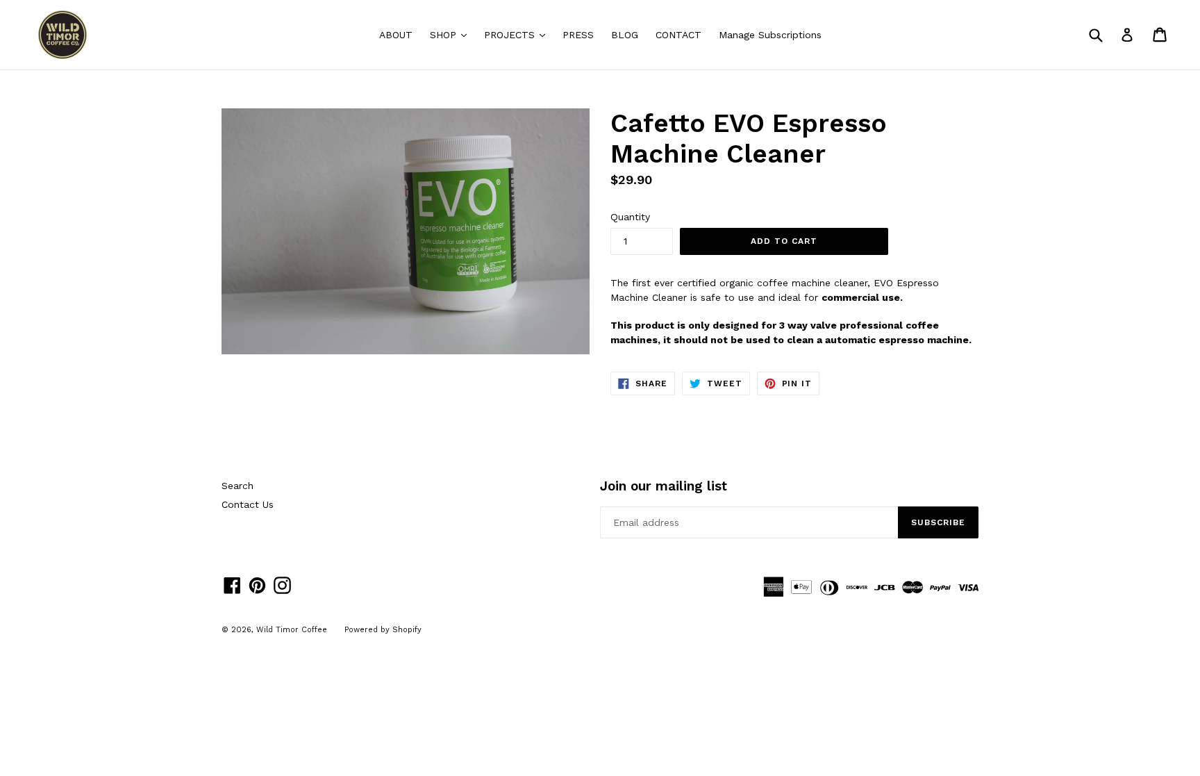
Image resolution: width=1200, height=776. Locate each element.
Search (237, 485)
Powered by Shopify (383, 629)
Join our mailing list (663, 486)
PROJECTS (518, 34)
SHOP (452, 34)
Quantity (630, 216)
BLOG (624, 34)
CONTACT (678, 34)
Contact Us (248, 504)
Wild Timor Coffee (291, 629)
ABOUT (395, 34)
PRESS (578, 34)
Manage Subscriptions (770, 34)
